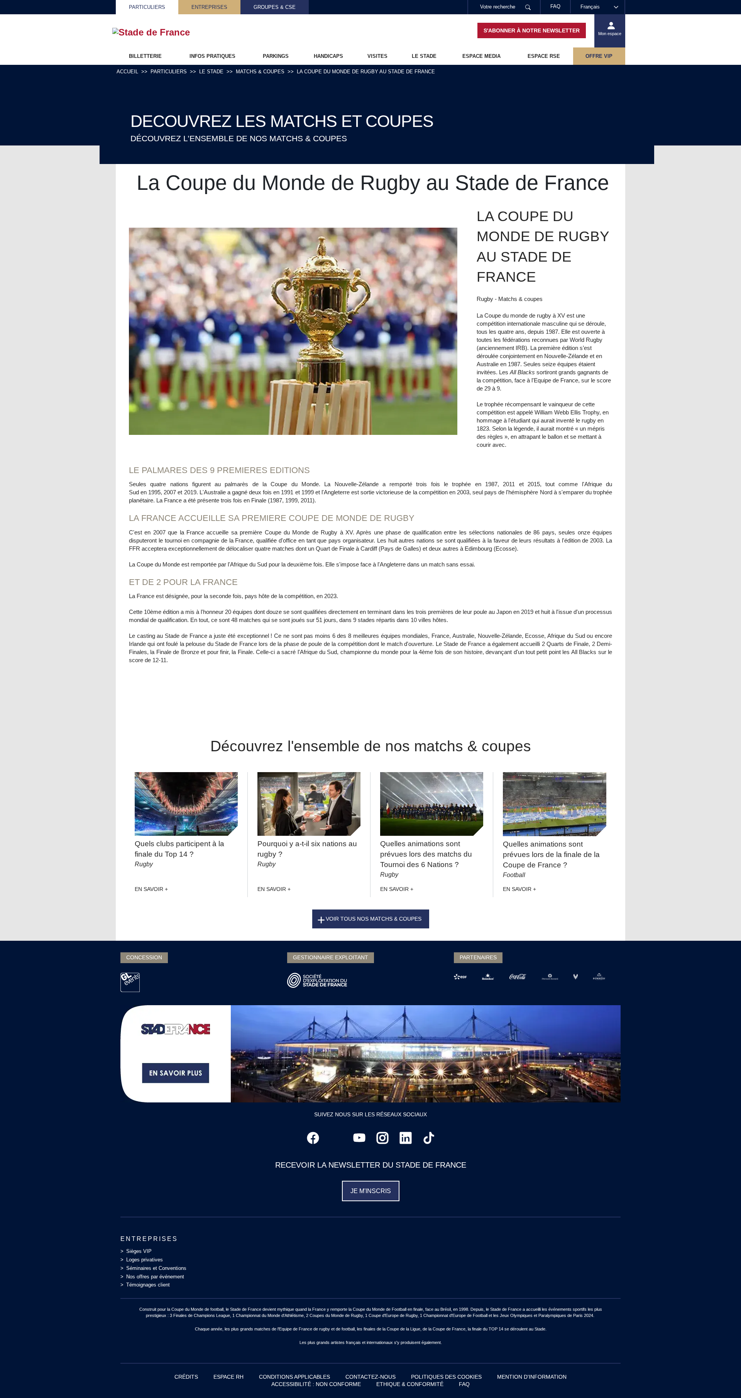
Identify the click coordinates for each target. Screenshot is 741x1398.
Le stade (424, 56)
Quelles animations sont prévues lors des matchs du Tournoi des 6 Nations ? (426, 854)
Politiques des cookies (446, 1377)
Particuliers (147, 7)
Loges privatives (144, 1260)
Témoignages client (148, 1285)
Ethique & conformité (409, 1384)
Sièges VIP (139, 1251)
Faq (464, 1384)
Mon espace (609, 33)
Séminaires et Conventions (156, 1268)
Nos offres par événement (155, 1277)
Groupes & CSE (275, 7)
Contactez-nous (370, 1377)
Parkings (276, 56)
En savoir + (151, 889)
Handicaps (328, 56)
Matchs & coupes (260, 71)
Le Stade (211, 71)
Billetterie (145, 56)
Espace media (481, 56)
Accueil (127, 71)
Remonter (719, 1376)
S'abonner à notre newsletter (532, 30)
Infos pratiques (212, 56)
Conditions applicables (294, 1377)
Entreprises (209, 7)
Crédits (186, 1377)
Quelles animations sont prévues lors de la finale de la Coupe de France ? (551, 854)
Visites (377, 56)
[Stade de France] (163, 32)
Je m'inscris (370, 1191)
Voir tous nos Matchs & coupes (373, 919)
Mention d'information (532, 1377)
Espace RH (228, 1377)
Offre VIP (598, 56)
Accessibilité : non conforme (316, 1384)
